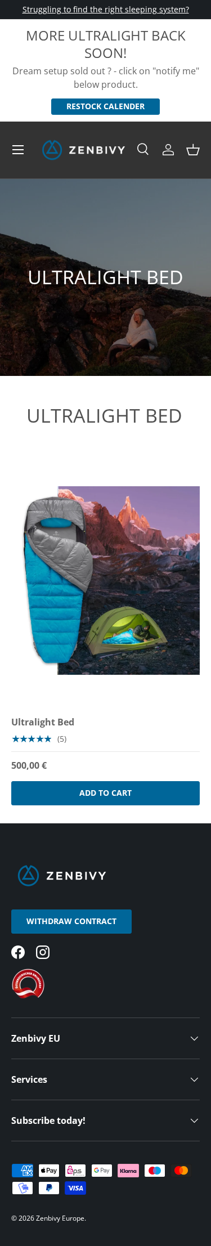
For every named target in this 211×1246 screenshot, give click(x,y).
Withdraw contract (71, 921)
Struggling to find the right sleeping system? (106, 9)
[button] (193, 149)
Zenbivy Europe (60, 1218)
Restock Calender (105, 106)
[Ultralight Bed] (105, 580)
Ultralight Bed (42, 722)
